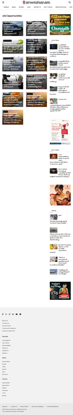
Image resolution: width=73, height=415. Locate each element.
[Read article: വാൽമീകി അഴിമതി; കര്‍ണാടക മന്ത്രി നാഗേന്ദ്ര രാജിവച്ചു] (53, 76)
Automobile (6, 382)
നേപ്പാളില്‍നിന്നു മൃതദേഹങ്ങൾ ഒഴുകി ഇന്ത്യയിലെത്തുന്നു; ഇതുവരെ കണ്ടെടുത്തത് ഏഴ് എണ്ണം (60, 65)
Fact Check (48, 7)
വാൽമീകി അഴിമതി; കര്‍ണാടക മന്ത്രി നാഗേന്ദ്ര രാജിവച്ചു (60, 77)
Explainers (5, 350)
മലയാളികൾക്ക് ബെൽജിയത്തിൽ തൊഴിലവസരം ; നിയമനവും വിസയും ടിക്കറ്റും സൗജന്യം (12, 117)
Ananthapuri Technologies (17, 411)
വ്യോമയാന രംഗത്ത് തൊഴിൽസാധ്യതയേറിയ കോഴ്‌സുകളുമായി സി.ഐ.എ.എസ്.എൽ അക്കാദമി (14, 46)
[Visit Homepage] (36, 2)
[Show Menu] (3, 2)
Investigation (61, 7)
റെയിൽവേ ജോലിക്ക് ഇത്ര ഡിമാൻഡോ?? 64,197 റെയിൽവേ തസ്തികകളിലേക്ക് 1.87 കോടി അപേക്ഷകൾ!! (12, 26)
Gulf (29, 7)
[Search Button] (70, 2)
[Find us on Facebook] (2, 314)
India (14, 7)
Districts (37, 7)
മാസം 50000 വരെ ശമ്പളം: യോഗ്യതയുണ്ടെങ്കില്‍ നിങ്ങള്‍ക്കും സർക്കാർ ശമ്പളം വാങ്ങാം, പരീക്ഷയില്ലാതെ (36, 80)
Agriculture (5, 385)
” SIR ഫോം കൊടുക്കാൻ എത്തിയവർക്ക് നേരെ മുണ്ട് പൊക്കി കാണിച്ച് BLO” (59, 261)
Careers (6, 76)
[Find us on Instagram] (9, 314)
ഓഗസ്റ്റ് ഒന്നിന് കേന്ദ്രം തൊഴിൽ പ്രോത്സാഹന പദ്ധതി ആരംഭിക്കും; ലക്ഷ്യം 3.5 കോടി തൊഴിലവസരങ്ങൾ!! (36, 27)
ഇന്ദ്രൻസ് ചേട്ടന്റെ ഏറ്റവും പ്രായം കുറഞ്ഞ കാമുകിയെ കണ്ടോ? (60, 248)
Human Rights (6, 345)
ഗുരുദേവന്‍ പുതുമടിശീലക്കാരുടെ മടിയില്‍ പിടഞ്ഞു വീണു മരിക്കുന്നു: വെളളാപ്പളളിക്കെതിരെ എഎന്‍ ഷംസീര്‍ (60, 104)
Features (5, 348)
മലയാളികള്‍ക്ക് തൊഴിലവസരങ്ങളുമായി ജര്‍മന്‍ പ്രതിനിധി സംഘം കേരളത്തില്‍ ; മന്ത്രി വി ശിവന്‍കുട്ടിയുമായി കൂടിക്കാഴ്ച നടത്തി (38, 62)
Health (4, 388)
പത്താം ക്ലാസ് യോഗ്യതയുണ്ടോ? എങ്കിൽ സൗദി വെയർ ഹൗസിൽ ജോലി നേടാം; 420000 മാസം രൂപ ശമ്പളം (13, 98)
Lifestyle (5, 390)
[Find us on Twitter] (6, 314)
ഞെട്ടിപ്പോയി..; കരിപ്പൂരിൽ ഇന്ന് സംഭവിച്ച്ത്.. (63, 271)
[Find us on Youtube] (17, 314)
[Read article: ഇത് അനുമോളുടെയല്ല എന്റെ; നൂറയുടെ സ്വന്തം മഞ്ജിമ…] (53, 217)
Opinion (4, 353)
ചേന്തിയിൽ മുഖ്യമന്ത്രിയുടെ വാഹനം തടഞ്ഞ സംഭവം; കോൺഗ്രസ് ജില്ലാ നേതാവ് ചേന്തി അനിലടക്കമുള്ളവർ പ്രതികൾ (60, 50)
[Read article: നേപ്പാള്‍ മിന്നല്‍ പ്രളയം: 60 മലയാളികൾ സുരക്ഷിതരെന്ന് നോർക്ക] (53, 88)
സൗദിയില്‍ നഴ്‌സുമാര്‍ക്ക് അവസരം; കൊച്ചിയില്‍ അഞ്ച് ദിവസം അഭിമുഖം (12, 64)
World (21, 7)
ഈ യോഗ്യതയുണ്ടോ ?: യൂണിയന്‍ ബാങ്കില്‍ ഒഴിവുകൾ (12, 83)
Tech (3, 393)
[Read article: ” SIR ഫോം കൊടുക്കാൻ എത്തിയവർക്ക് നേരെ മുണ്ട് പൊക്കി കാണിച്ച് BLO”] (53, 259)
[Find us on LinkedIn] (13, 314)
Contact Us (5, 323)
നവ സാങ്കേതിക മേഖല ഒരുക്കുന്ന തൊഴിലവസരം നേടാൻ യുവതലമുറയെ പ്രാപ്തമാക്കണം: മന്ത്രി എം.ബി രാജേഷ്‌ (34, 43)
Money (4, 395)
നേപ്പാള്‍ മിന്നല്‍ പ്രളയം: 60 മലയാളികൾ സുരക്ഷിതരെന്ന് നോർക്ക (59, 90)
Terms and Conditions (9, 328)
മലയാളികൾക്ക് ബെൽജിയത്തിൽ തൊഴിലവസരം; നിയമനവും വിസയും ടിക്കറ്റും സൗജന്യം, (36, 99)
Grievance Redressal (8, 331)
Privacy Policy (6, 325)
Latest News (6, 361)
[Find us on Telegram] (20, 314)
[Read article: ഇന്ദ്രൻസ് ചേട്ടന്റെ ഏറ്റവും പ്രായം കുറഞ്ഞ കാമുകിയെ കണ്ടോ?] (53, 246)
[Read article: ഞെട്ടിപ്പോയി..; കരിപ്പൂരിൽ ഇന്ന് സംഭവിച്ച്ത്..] (53, 271)
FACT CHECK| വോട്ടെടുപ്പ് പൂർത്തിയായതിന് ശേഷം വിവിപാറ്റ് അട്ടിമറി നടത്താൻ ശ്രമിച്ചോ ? (60, 172)
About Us (5, 320)
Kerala (6, 7)
